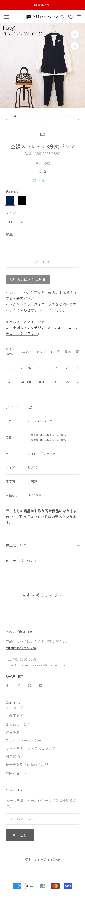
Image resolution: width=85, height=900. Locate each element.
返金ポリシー (16, 732)
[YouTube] (40, 685)
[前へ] (6, 119)
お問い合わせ (16, 772)
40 (23, 221)
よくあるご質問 (18, 724)
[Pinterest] (29, 685)
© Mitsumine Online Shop (42, 859)
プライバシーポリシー (23, 740)
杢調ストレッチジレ (29, 327)
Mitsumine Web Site (21, 647)
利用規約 (13, 756)
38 (10, 221)
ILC (42, 134)
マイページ (14, 707)
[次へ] (78, 119)
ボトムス (34, 421)
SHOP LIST (14, 676)
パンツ (47, 421)
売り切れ (42, 262)
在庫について (16, 545)
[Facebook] (7, 685)
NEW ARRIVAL (42, 5)
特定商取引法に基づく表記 (27, 764)
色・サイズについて (22, 560)
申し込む (20, 835)
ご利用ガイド (16, 715)
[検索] (62, 16)
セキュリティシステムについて (30, 748)
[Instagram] (18, 685)
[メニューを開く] (6, 16)
